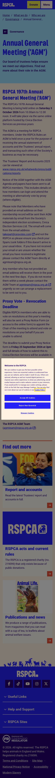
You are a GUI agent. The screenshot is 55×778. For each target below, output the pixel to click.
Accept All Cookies (27, 398)
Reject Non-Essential (27, 405)
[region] (27, 389)
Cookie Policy (40, 390)
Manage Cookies (27, 413)
